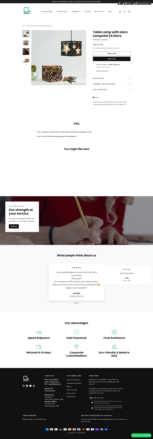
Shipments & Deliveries (74, 383)
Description (98, 78)
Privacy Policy (71, 393)
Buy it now (112, 59)
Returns (69, 386)
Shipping (103, 48)
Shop (28, 26)
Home (24, 26)
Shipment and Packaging (104, 84)
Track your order (72, 390)
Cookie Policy (71, 396)
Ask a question (100, 90)
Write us (14, 226)
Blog (110, 11)
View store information (102, 71)
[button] (120, 3)
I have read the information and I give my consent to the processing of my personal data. (108, 402)
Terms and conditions (73, 380)
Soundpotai (75, 11)
